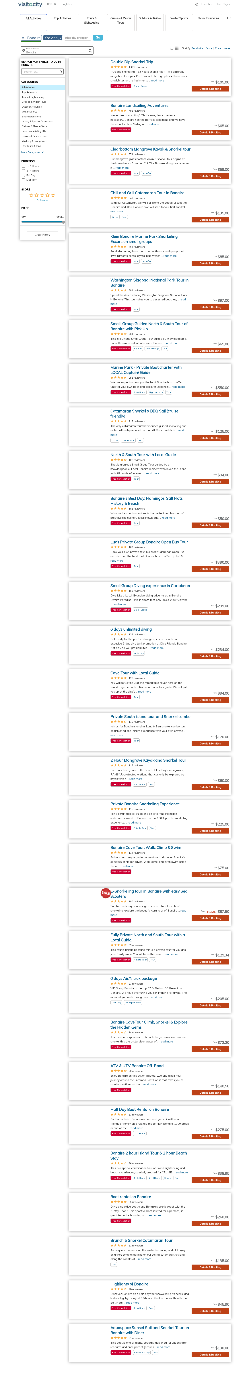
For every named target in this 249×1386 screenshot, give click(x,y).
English (66, 4)
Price (218, 48)
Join (219, 4)
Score (209, 48)
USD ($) (51, 4)
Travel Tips (207, 4)
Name (227, 48)
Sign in (227, 4)
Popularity (197, 48)
